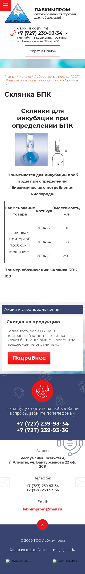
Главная (10, 77)
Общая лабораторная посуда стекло (33, 80)
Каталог (25, 77)
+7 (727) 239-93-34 (39, 33)
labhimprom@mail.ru (42, 509)
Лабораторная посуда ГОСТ (56, 77)
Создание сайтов (23, 550)
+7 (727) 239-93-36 (42, 430)
